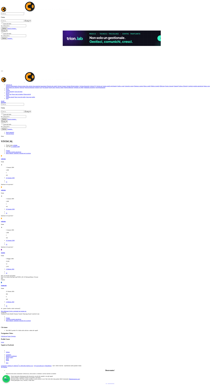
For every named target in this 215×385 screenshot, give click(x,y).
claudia (3, 252)
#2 (6, 213)
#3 (6, 244)
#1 (6, 182)
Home (7, 360)
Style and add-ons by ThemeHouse (43, 365)
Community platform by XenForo (17, 365)
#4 (6, 273)
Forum (9, 336)
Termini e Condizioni (11, 356)
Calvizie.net (4, 336)
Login (2, 342)
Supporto (13, 336)
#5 (6, 306)
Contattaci (8, 354)
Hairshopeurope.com (74, 379)
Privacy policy (9, 357)
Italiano (8, 352)
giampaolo (4, 285)
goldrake (15, 145)
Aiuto (7, 358)
